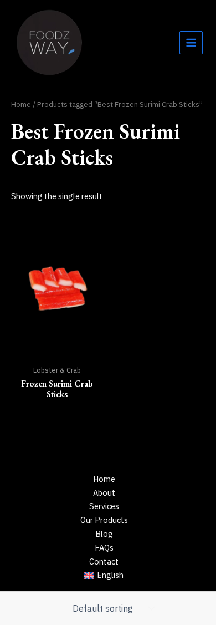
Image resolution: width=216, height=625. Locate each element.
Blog (104, 534)
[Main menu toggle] (191, 42)
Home (21, 104)
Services (104, 506)
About (104, 492)
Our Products (104, 520)
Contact (104, 561)
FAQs (104, 547)
